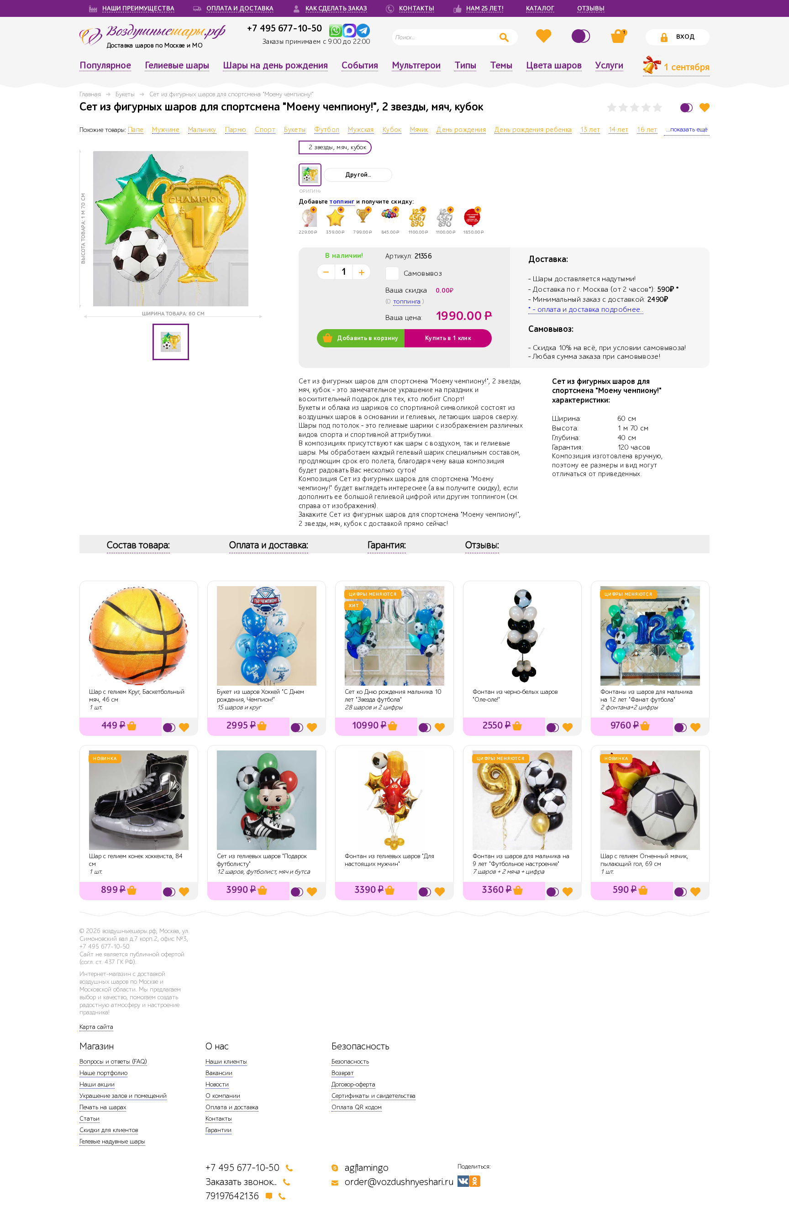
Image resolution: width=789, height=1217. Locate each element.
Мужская (360, 130)
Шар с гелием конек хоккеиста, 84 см (136, 860)
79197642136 (232, 1196)
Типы (465, 66)
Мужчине (165, 130)
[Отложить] (705, 107)
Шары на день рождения (275, 66)
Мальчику (202, 130)
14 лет (618, 130)
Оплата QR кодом (356, 1107)
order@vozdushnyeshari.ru (399, 1182)
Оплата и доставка (231, 1107)
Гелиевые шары (177, 66)
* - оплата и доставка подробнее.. (585, 309)
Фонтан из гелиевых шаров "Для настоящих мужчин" (389, 860)
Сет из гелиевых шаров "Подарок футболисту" (262, 860)
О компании (222, 1096)
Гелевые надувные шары (112, 1141)
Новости (217, 1084)
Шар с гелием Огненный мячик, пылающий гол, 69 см (644, 860)
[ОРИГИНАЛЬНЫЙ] (310, 174)
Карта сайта (96, 1027)
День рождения (461, 130)
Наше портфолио (103, 1073)
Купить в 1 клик (448, 338)
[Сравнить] (582, 36)
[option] (170, 229)
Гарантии (218, 1130)
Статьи (89, 1119)
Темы (501, 66)
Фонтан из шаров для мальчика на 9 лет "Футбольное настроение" (521, 860)
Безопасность (350, 1061)
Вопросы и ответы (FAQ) (113, 1061)
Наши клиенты (226, 1061)
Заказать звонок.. (241, 1182)
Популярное (105, 66)
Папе (135, 130)
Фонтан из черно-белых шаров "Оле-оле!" (515, 695)
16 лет (647, 130)
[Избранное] (544, 36)
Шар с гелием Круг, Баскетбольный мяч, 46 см (136, 695)
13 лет (590, 130)
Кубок (392, 130)
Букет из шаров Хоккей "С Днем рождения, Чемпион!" (260, 695)
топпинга (407, 301)
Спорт (265, 130)
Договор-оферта (353, 1084)
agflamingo (367, 1168)
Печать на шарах (102, 1107)
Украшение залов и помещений (123, 1096)
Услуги (609, 66)
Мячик (419, 130)
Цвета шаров (554, 66)
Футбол (326, 130)
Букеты (125, 94)
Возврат (342, 1073)
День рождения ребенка (533, 130)
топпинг (342, 201)
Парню (236, 130)
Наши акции (97, 1084)
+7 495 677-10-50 (284, 28)
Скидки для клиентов (108, 1130)
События (360, 66)
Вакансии (218, 1073)
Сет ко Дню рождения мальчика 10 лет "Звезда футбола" (393, 695)
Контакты (218, 1119)
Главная (90, 94)
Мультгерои (416, 66)
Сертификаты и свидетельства (373, 1096)
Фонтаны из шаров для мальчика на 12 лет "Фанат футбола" (646, 695)
